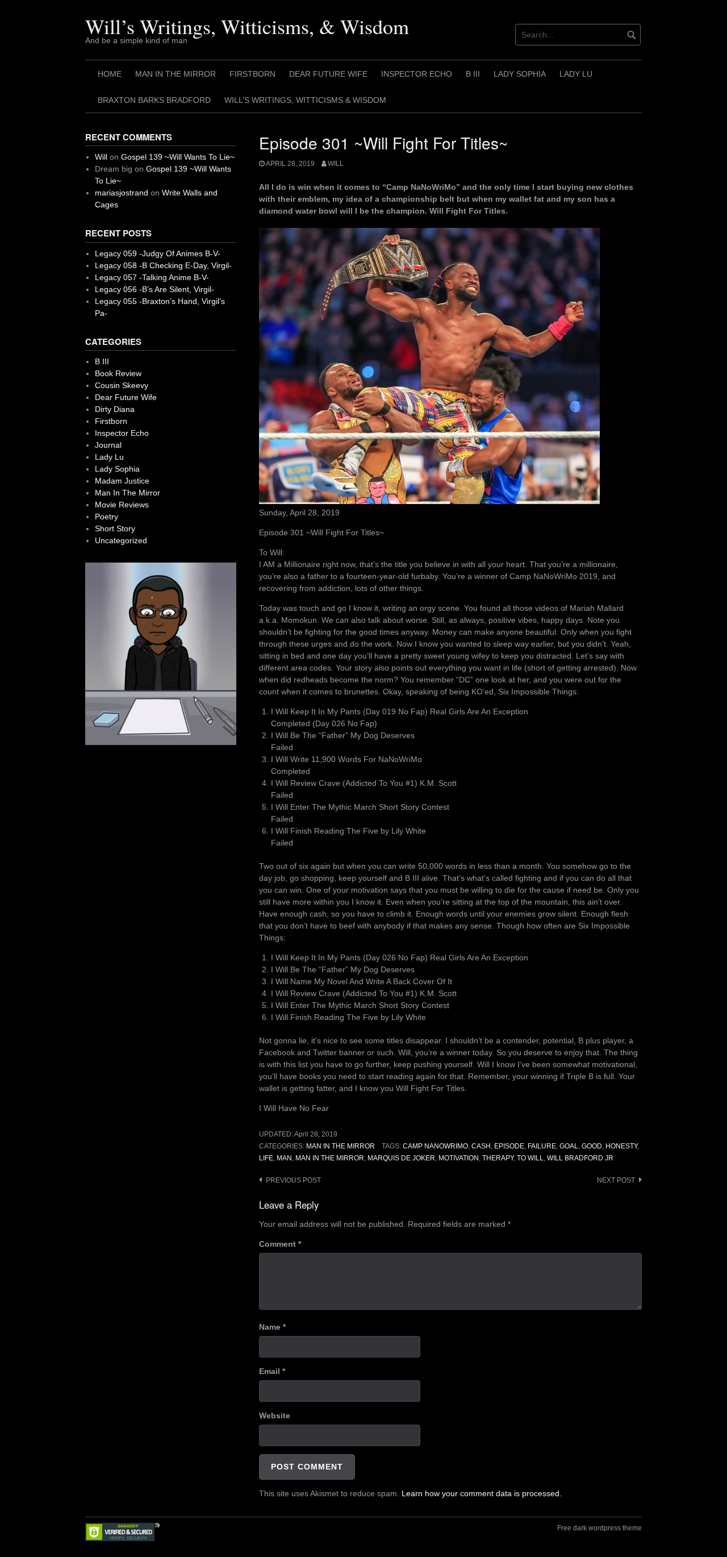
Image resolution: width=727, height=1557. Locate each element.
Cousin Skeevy (121, 385)
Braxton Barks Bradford (154, 100)
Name (272, 1326)
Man (284, 1158)
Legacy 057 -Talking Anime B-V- (152, 277)
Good (592, 1146)
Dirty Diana (115, 409)
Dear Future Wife (328, 73)
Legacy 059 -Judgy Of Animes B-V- (157, 253)
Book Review (118, 373)
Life (266, 1158)
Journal (108, 444)
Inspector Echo (416, 73)
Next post (616, 1180)
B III (473, 73)
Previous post (293, 1180)
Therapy (497, 1158)
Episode (509, 1146)
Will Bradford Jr (580, 1158)
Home (110, 73)
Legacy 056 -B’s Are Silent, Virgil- (154, 289)
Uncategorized (121, 540)
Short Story (115, 528)
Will (336, 164)
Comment (280, 1243)
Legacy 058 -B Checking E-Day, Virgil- (163, 265)
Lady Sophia (520, 73)
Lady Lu (575, 73)
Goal (568, 1146)
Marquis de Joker (401, 1158)
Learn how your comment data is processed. (482, 1493)
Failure (542, 1146)
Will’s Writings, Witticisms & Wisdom (305, 100)
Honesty (621, 1146)
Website (274, 1415)
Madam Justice (122, 480)
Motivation (458, 1158)
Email (272, 1371)
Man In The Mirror (175, 73)
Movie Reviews (122, 504)
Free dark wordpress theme (599, 1528)
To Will (530, 1158)
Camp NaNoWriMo (435, 1146)
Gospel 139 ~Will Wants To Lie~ (178, 156)
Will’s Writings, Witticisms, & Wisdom (247, 26)
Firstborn (252, 73)
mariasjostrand (121, 192)
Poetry (106, 516)
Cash (481, 1146)
